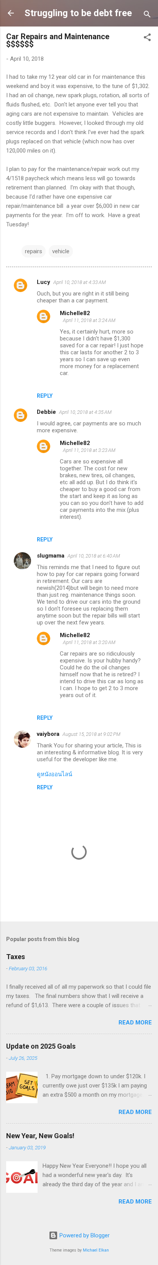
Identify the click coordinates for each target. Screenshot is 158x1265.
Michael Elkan (96, 1250)
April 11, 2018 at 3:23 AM (89, 450)
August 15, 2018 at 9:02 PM (91, 734)
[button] (147, 39)
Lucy (43, 282)
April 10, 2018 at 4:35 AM (85, 412)
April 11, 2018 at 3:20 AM (89, 642)
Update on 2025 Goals (41, 1046)
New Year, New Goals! (40, 1136)
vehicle (60, 251)
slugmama (50, 555)
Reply (45, 396)
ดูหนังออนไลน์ (54, 774)
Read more (135, 1022)
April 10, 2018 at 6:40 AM (93, 556)
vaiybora (48, 733)
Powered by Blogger (84, 1235)
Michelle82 (75, 313)
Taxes (15, 957)
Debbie (46, 411)
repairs (33, 251)
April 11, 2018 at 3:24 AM (89, 320)
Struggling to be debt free (78, 13)
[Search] (147, 15)
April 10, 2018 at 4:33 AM (79, 282)
